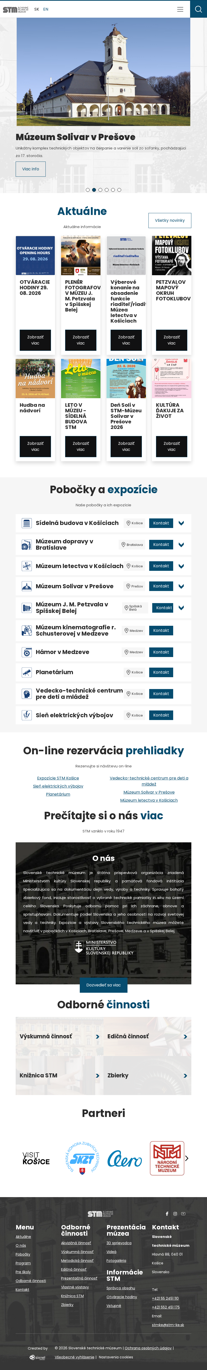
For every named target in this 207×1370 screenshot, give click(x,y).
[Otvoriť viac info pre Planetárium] (181, 672)
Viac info (30, 171)
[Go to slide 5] (113, 190)
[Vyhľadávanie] (198, 9)
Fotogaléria (116, 1260)
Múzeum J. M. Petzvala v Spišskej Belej (72, 607)
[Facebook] (167, 1213)
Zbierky (67, 1304)
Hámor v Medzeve (62, 652)
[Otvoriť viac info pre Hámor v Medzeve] (181, 652)
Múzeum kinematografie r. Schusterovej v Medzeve (76, 630)
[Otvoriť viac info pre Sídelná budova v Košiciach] (181, 523)
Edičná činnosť (74, 1269)
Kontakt (161, 523)
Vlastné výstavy (75, 1287)
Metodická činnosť (77, 1260)
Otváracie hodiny (122, 1296)
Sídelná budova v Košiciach (77, 523)
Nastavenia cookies (116, 1357)
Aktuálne (23, 1236)
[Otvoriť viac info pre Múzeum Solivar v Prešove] (181, 586)
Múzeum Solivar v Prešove (75, 586)
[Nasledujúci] (186, 1158)
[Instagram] (175, 1213)
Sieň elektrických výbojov (74, 715)
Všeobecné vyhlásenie (74, 1357)
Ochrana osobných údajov (148, 1348)
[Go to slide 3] (100, 190)
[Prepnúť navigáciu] (180, 9)
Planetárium (54, 672)
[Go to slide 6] (119, 190)
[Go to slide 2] (94, 190)
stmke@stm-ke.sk (168, 1324)
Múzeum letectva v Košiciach (79, 566)
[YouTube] (183, 1213)
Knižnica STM (72, 1295)
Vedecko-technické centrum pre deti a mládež (79, 694)
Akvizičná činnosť (76, 1243)
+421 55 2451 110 (165, 1298)
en (45, 9)
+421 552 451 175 (166, 1307)
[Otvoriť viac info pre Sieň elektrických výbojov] (181, 715)
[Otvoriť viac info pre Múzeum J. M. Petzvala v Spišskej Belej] (181, 608)
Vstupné (114, 1305)
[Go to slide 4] (107, 190)
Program (23, 1263)
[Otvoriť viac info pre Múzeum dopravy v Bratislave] (181, 544)
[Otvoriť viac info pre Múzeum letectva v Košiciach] (181, 566)
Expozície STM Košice (58, 778)
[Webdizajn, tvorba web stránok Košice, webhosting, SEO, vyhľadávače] (37, 1357)
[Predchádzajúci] (25, 1158)
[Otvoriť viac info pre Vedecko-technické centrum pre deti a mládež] (181, 694)
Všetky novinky (170, 220)
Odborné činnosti (31, 1280)
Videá (111, 1251)
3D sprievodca (119, 1243)
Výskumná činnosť (77, 1251)
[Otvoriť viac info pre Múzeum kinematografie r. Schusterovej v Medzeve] (181, 630)
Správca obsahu (121, 1288)
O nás (21, 1245)
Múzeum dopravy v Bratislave (64, 544)
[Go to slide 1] (88, 190)
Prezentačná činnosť (79, 1278)
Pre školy (23, 1271)
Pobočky (23, 1254)
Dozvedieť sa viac (103, 985)
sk (36, 9)
